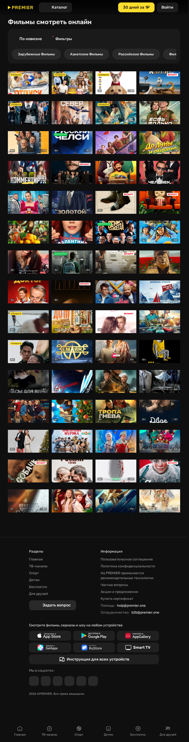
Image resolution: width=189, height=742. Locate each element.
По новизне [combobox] (30, 38)
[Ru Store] (94, 647)
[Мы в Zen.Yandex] (69, 681)
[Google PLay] (94, 636)
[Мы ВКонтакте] (46, 681)
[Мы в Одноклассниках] (58, 681)
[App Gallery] (138, 636)
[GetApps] (50, 647)
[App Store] (50, 636)
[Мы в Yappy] (93, 681)
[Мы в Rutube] (81, 681)
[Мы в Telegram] (34, 681)
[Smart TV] (138, 647)
